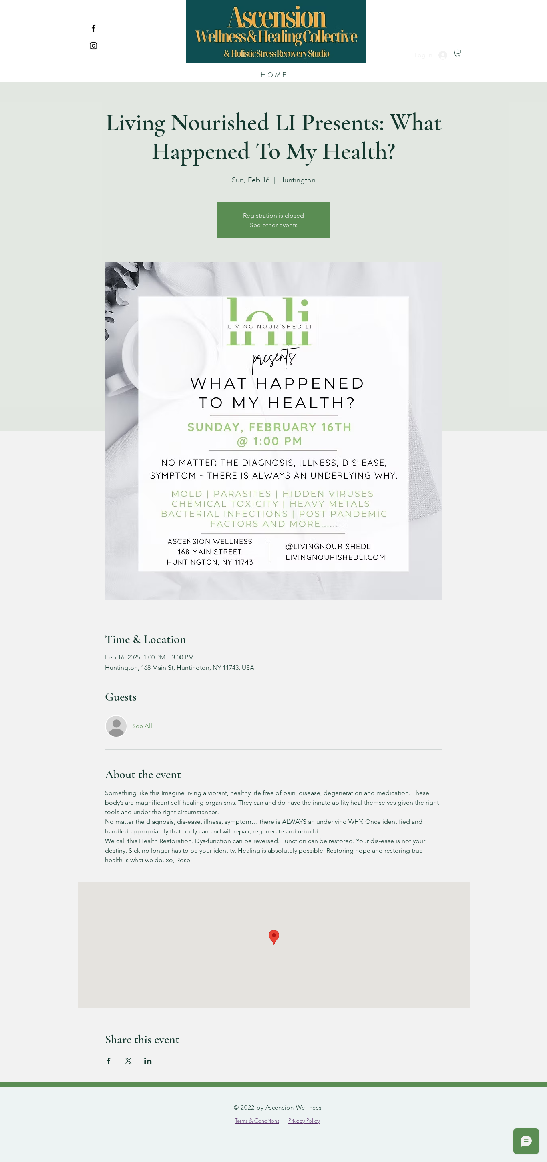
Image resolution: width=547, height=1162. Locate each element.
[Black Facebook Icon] (93, 28)
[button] (457, 52)
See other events (274, 225)
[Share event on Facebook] (109, 1061)
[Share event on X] (128, 1061)
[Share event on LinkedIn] (148, 1061)
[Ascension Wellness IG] (93, 45)
